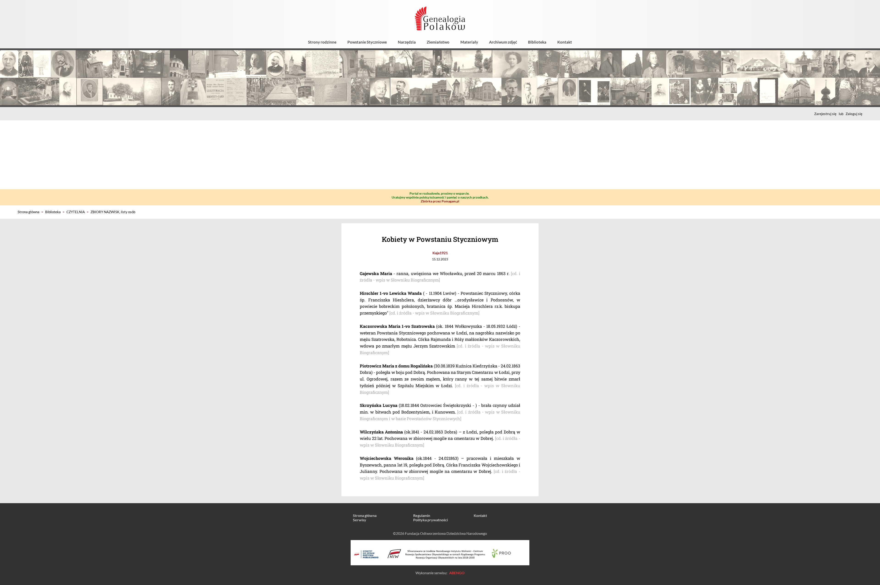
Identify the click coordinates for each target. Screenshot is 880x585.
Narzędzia (407, 42)
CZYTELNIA (75, 212)
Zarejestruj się (825, 114)
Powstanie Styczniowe (367, 42)
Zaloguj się (854, 114)
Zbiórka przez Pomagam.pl (440, 201)
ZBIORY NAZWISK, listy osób (113, 212)
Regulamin (421, 515)
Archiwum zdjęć (503, 42)
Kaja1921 (440, 253)
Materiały (469, 42)
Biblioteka (537, 42)
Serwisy (359, 520)
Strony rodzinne (322, 42)
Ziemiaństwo (438, 42)
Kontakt (564, 42)
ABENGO (457, 573)
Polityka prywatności (430, 520)
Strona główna (28, 212)
